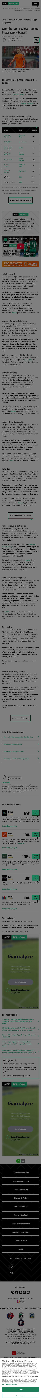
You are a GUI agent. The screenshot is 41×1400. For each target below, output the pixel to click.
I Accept (20, 1389)
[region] (20, 1379)
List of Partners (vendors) (9, 1384)
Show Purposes (20, 1396)
